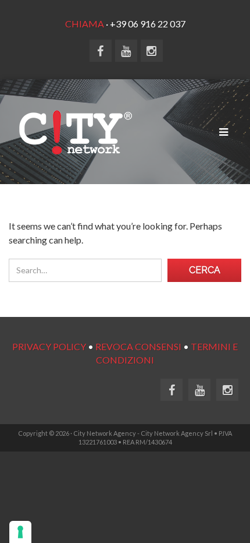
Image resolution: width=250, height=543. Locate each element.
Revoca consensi (138, 346)
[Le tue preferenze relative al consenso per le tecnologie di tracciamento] (20, 532)
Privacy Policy (49, 346)
